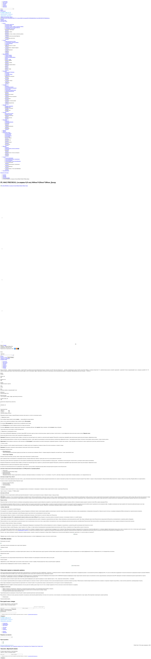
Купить (1, 356)
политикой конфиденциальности (32, 614)
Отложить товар (3, 359)
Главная (4, 174)
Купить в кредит (11, 357)
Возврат (4, 631)
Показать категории (4, 172)
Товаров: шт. (3, 20)
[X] (18, 348)
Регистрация (3, 11)
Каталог (4, 175)
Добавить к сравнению (5, 358)
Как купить (5, 2)
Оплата (4, 4)
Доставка (5, 3)
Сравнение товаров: (18, 646)
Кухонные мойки (6, 177)
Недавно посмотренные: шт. (6, 646)
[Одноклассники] (16, 348)
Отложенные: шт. (27, 646)
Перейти (7, 30)
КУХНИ (4, 176)
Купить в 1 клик (3, 357)
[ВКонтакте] (15, 348)
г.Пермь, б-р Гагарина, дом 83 (6, 17)
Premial (4, 345)
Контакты (5, 6)
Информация (5, 624)
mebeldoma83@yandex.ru (23, 530)
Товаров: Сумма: (37, 646)
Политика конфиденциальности (6, 645)
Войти (1, 9)
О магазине (5, 1)
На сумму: (3, 21)
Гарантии (5, 5)
